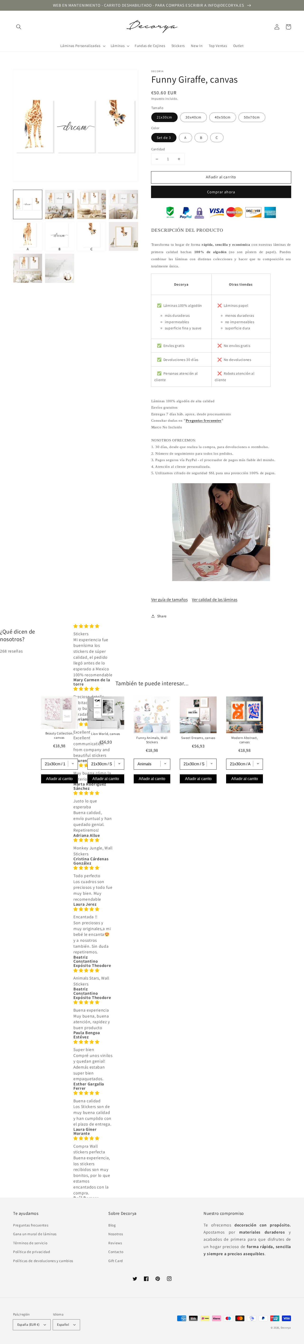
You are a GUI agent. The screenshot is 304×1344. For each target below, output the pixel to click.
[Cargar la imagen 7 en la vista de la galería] (91, 236)
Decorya (286, 1327)
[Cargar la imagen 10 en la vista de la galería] (59, 268)
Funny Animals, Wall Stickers (151, 740)
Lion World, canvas (105, 734)
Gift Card (115, 1260)
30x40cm (193, 117)
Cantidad (158, 149)
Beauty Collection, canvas (59, 735)
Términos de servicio (30, 1242)
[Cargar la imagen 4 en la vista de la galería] (123, 204)
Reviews (115, 1242)
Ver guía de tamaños (169, 599)
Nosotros (115, 1233)
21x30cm (164, 117)
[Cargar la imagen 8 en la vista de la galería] (123, 236)
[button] (18, 27)
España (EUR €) (28, 1324)
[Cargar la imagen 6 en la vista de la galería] (59, 236)
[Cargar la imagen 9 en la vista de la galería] (27, 268)
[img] (93, 626)
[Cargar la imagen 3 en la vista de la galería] (91, 204)
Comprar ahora (221, 191)
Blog (112, 1225)
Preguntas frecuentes (203, 420)
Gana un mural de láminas (35, 1233)
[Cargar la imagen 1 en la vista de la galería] (27, 204)
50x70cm (252, 117)
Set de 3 (164, 137)
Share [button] (162, 616)
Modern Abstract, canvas (244, 740)
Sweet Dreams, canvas (198, 738)
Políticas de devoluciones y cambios (43, 1260)
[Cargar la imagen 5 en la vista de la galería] (27, 236)
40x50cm (223, 117)
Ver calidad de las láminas (214, 599)
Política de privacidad (31, 1251)
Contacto (115, 1251)
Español (63, 1324)
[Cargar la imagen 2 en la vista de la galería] (59, 204)
